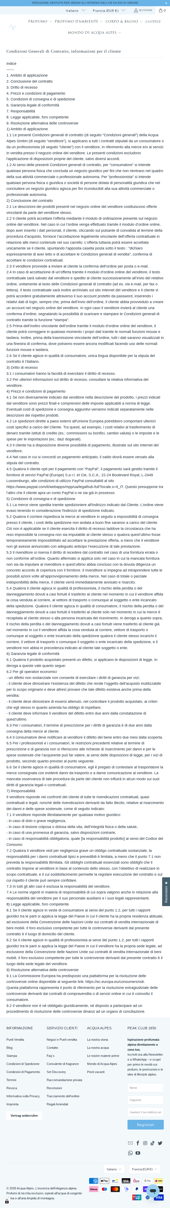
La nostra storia (97, 1039)
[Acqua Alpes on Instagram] (145, 1143)
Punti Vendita (15, 1039)
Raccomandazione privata (64, 1080)
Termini (11, 1080)
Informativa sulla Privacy (23, 1096)
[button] (40, 22)
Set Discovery (56, 1072)
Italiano (72, 10)
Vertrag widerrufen (24, 1115)
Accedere (145, 10)
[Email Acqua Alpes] (131, 1143)
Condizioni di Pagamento (23, 1072)
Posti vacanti (95, 1072)
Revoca (11, 1088)
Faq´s (51, 1055)
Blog (9, 1047)
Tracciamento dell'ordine (63, 1096)
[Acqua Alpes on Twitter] (160, 1143)
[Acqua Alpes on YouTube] (138, 1153)
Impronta (12, 1104)
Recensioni (54, 1088)
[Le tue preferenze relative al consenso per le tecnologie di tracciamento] (6, 1201)
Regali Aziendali (57, 1104)
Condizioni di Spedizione (22, 1064)
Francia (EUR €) (106, 10)
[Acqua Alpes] (13, 27)
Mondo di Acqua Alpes (102, 1064)
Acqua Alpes (25, 1188)
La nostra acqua (98, 1047)
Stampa (11, 1055)
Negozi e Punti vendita (62, 1039)
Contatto (52, 1047)
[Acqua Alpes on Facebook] (138, 1143)
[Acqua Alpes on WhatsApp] (131, 1153)
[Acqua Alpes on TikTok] (153, 1143)
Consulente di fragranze (63, 1064)
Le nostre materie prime (103, 1055)
